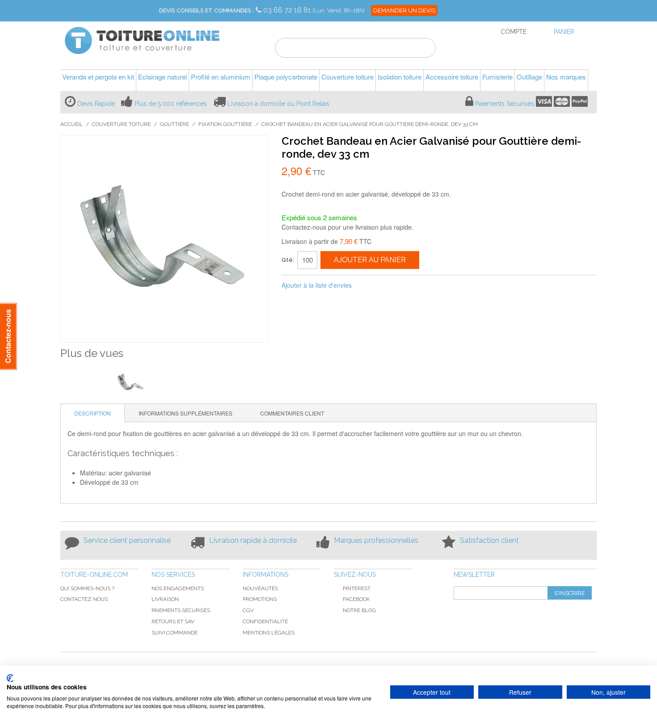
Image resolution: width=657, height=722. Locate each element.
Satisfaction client (489, 540)
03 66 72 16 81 (288, 10)
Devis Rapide (96, 103)
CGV (248, 610)
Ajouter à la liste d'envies (317, 285)
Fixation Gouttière (225, 124)
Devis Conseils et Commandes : (206, 10)
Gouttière (174, 124)
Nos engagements (178, 588)
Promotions (260, 599)
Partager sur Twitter (388, 285)
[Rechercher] (423, 49)
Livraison (165, 599)
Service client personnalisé (127, 540)
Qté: (288, 259)
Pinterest (357, 588)
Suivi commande (175, 633)
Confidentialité (265, 621)
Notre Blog (359, 610)
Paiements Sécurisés (504, 103)
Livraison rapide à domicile (253, 540)
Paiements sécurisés (181, 610)
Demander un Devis (404, 10)
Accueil (71, 124)
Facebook (356, 599)
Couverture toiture (121, 124)
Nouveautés (260, 588)
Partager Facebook (370, 285)
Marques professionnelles (376, 540)
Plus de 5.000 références (171, 103)
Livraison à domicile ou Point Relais (278, 103)
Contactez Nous (84, 599)
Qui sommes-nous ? (87, 588)
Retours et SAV (173, 621)
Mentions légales (269, 633)
